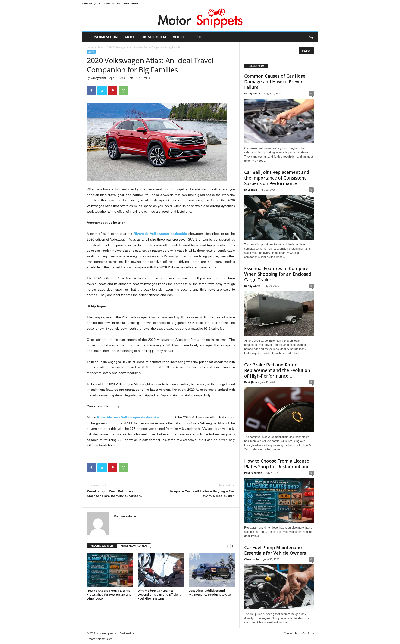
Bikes (197, 37)
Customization (104, 37)
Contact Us (112, 3)
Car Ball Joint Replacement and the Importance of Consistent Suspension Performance (276, 177)
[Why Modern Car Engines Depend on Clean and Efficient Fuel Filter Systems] (161, 570)
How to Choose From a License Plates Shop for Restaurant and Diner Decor (109, 594)
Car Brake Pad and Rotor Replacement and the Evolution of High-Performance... (277, 370)
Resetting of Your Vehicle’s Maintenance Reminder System (114, 493)
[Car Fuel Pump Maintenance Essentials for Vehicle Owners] (279, 586)
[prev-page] (227, 545)
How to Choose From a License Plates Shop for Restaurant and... (278, 464)
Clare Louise (252, 559)
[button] (311, 37)
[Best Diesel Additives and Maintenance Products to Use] (212, 570)
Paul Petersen (253, 472)
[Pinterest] (112, 90)
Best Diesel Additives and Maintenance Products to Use (210, 592)
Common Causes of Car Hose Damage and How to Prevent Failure (274, 81)
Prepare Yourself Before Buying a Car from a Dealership (202, 493)
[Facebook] (91, 90)
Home (90, 47)
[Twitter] (102, 90)
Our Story (131, 3)
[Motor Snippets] (200, 19)
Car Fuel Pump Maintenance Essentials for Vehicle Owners (275, 550)
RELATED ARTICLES (102, 545)
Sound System (153, 37)
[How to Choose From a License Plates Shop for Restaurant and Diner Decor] (110, 570)
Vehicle (179, 37)
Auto (129, 37)
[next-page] (232, 545)
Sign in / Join (91, 3)
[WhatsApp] (123, 90)
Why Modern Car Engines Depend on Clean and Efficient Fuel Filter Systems (159, 594)
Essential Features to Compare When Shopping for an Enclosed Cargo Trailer (277, 274)
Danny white (98, 78)
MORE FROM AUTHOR (134, 545)
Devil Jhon (250, 189)
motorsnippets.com (100, 639)
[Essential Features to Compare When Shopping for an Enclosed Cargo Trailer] (279, 313)
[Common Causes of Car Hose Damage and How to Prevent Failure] (279, 121)
